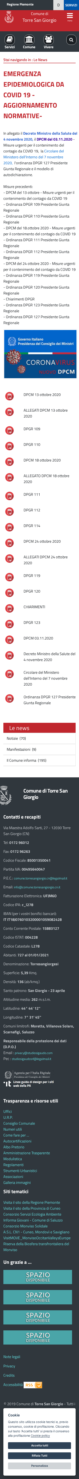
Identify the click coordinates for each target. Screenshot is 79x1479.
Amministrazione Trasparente (26, 1153)
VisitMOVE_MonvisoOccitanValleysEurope (37, 1238)
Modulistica (12, 1159)
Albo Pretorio (13, 1147)
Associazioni (13, 1176)
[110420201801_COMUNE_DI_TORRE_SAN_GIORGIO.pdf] (9, 527)
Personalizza (39, 1465)
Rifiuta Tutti (39, 1455)
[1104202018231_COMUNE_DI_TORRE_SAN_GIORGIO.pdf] (9, 558)
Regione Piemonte (20, 4)
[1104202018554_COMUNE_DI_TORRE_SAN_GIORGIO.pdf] (9, 639)
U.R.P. (8, 1117)
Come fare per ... (16, 1135)
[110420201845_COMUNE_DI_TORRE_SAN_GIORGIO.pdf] (9, 608)
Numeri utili (12, 1129)
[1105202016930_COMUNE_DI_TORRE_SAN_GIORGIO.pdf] (9, 655)
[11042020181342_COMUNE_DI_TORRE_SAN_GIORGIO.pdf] (9, 461)
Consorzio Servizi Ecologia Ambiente (32, 1214)
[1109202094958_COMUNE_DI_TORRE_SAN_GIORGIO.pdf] (9, 698)
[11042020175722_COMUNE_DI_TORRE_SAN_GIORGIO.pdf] (9, 411)
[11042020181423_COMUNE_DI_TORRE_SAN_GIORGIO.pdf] (9, 542)
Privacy (9, 1366)
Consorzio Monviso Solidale (25, 1226)
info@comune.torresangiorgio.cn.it (37, 887)
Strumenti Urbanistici (20, 1171)
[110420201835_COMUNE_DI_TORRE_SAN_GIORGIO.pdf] (9, 577)
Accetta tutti (39, 1445)
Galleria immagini (17, 1182)
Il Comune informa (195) (26, 760)
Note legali (11, 1357)
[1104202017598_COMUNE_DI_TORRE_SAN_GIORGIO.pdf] (9, 477)
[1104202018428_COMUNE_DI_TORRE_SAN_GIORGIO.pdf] (9, 624)
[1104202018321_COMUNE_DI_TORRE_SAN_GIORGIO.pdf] (9, 592)
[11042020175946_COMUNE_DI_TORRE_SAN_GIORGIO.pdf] (9, 511)
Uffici (7, 1111)
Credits (9, 1375)
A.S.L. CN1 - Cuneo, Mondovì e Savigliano (36, 1232)
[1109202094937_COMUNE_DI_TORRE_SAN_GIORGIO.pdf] (9, 674)
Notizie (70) (16, 738)
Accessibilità (13, 1384)
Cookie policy (40, 1435)
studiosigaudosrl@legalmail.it (31, 1058)
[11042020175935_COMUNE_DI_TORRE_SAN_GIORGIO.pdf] (9, 495)
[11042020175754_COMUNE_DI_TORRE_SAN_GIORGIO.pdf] (9, 430)
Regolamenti (13, 1165)
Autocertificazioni (17, 1141)
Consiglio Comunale (19, 1123)
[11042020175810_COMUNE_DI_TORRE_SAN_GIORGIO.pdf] (9, 446)
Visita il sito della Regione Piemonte (31, 1202)
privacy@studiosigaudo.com (34, 1052)
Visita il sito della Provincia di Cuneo (31, 1208)
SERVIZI (71, 5)
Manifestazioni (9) (21, 749)
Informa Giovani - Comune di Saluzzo (33, 1220)
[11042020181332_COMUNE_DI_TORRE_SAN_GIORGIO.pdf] (9, 396)
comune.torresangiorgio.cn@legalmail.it (40, 878)
